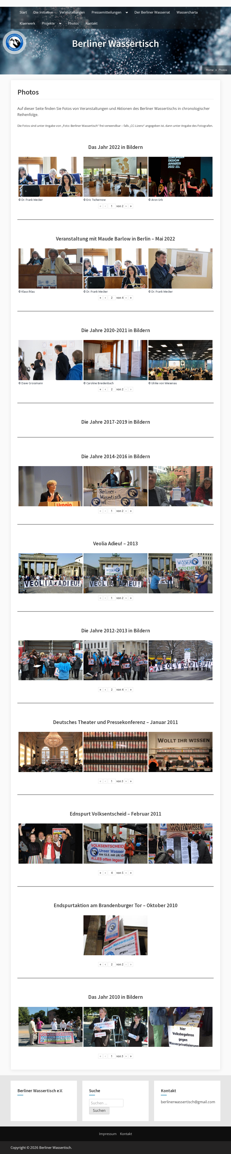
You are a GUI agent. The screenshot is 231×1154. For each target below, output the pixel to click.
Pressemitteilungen (106, 12)
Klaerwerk (27, 23)
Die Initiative (43, 12)
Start (23, 12)
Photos (73, 23)
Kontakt (91, 23)
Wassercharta (187, 12)
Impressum (108, 1133)
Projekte (48, 23)
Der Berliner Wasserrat (152, 12)
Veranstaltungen (72, 12)
